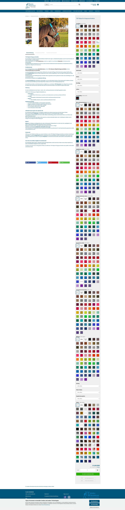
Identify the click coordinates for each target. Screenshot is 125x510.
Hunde (85, 11)
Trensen (46, 11)
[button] (30, 162)
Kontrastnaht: (78, 70)
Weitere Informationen (94, 507)
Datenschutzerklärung (46, 504)
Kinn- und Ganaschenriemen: (84, 102)
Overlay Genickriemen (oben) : (84, 196)
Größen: (77, 89)
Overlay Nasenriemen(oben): (84, 289)
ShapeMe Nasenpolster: (80, 396)
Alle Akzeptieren (94, 501)
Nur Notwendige (94, 504)
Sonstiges (97, 11)
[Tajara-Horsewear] (34, 6)
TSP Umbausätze (58, 84)
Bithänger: (80, 336)
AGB (26, 498)
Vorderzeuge (58, 11)
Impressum (46, 493)
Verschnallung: (81, 95)
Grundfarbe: (81, 23)
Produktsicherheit (40, 52)
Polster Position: (79, 389)
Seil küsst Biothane (78, 11)
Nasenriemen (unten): (83, 242)
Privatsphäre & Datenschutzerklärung (51, 496)
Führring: (78, 383)
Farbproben (45, 136)
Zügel (51, 11)
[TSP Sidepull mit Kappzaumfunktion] (53, 32)
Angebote (91, 11)
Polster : (80, 402)
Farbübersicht (36, 135)
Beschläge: (78, 83)
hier (40, 107)
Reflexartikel (40, 11)
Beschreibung (29, 52)
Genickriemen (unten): (83, 149)
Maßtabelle (36, 113)
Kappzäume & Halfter (30, 11)
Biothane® (27, 123)
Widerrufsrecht (28, 496)
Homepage (45, 486)
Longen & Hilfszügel (67, 11)
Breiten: (77, 76)
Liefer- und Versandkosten (30, 494)
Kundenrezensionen (51, 52)
